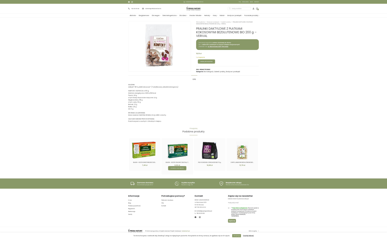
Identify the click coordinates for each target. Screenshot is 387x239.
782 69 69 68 (200, 213)
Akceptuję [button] (236, 236)
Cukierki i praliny (226, 22)
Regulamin (245, 2)
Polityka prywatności (134, 206)
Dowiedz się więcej (177, 168)
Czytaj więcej (248, 236)
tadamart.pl (186, 231)
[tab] (194, 78)
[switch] (229, 208)
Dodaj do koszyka (206, 61)
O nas (130, 200)
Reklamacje (131, 211)
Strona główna (200, 22)
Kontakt (256, 2)
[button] (245, 216)
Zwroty (130, 214)
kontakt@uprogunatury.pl (204, 211)
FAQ (240, 2)
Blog (251, 2)
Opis (194, 79)
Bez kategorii (208, 72)
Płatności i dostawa (167, 200)
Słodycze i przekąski (213, 22)
